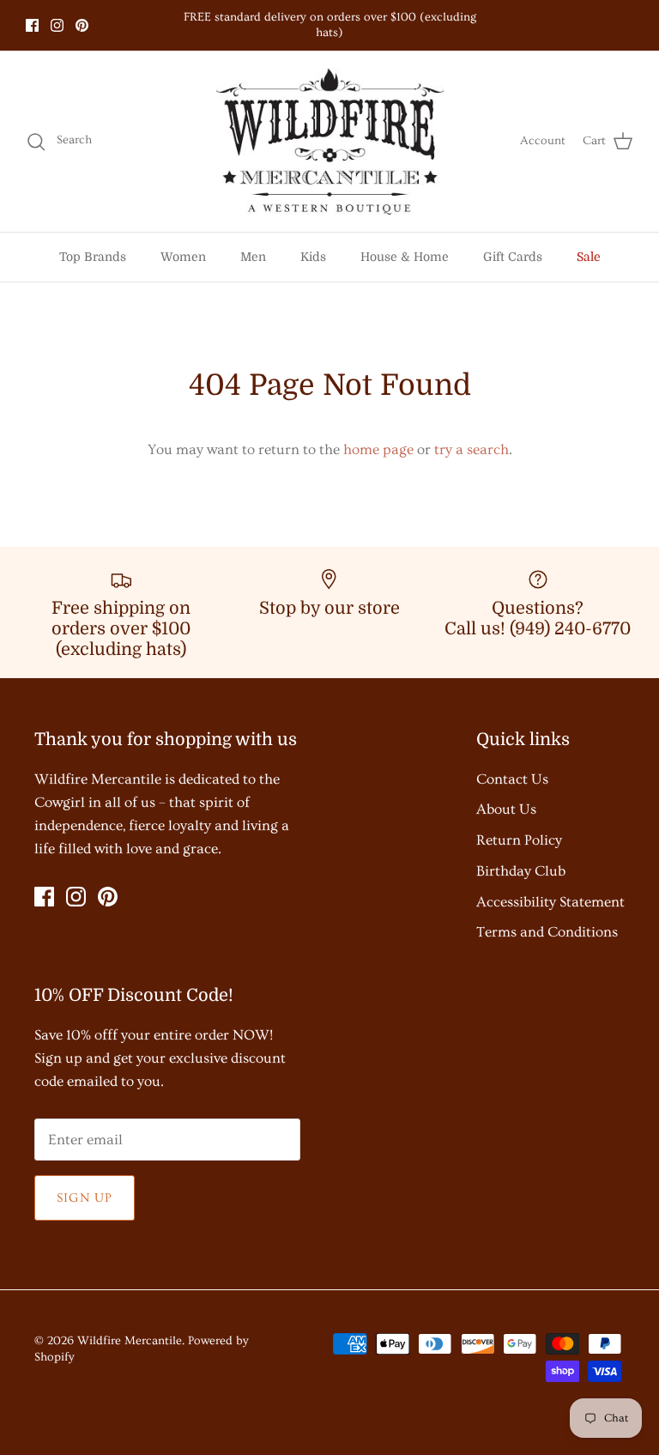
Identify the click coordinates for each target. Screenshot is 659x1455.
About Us (506, 809)
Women (183, 257)
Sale (589, 257)
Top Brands (92, 257)
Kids (313, 257)
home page (378, 449)
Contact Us (512, 779)
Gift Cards (512, 257)
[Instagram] (57, 25)
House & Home (404, 257)
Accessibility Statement (550, 902)
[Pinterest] (82, 25)
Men (253, 257)
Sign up (84, 1198)
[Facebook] (32, 25)
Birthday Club (520, 871)
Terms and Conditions (547, 932)
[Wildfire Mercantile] (330, 141)
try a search (471, 449)
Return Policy (519, 840)
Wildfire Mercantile (129, 1341)
